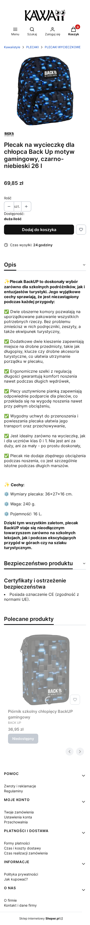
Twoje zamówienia (19, 812)
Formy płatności (17, 843)
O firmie (10, 900)
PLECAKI (32, 47)
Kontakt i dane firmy (20, 905)
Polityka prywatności (21, 874)
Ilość (8, 198)
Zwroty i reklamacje (20, 786)
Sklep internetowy (39, 918)
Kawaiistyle (12, 47)
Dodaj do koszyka (39, 229)
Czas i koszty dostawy (22, 848)
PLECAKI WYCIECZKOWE (62, 47)
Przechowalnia (16, 822)
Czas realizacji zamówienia (26, 853)
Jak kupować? (16, 879)
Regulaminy (13, 791)
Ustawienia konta (18, 817)
